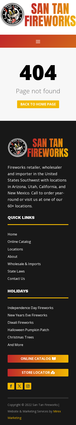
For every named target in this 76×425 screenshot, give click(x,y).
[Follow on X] (19, 386)
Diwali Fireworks (21, 322)
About (12, 256)
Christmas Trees (21, 337)
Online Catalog (19, 241)
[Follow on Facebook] (11, 386)
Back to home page (38, 104)
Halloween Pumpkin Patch (28, 330)
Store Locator (36, 372)
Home (12, 234)
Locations (15, 249)
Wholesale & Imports (24, 264)
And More (15, 344)
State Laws (16, 271)
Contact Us (16, 278)
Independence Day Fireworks (30, 307)
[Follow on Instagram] (27, 386)
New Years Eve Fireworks (27, 315)
